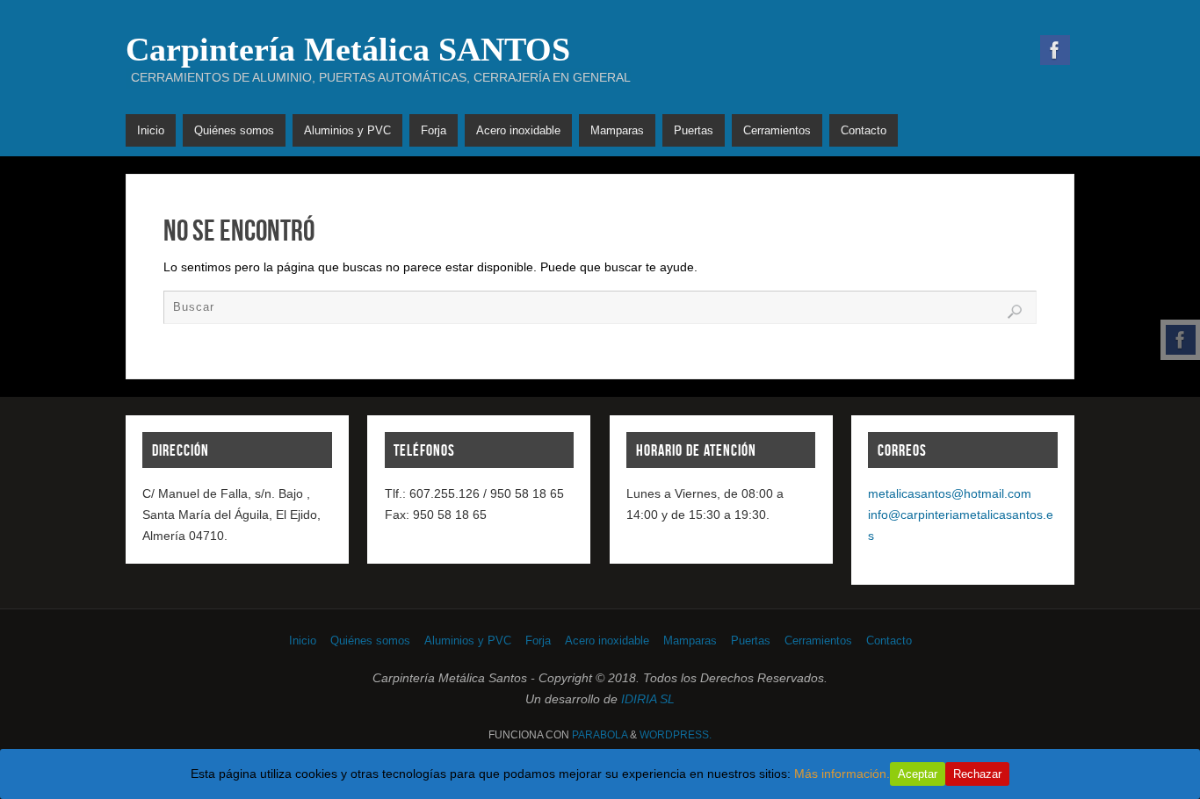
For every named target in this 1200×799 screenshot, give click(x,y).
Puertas (750, 641)
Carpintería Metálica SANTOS (348, 49)
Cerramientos (818, 641)
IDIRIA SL (648, 699)
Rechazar (977, 774)
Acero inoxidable (607, 641)
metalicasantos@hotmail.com (949, 493)
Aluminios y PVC (467, 641)
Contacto (889, 641)
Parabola (599, 735)
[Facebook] (1181, 340)
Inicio (302, 641)
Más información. (842, 774)
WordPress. (676, 735)
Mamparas (690, 641)
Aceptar (917, 774)
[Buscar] (1014, 311)
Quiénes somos (370, 641)
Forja (538, 641)
